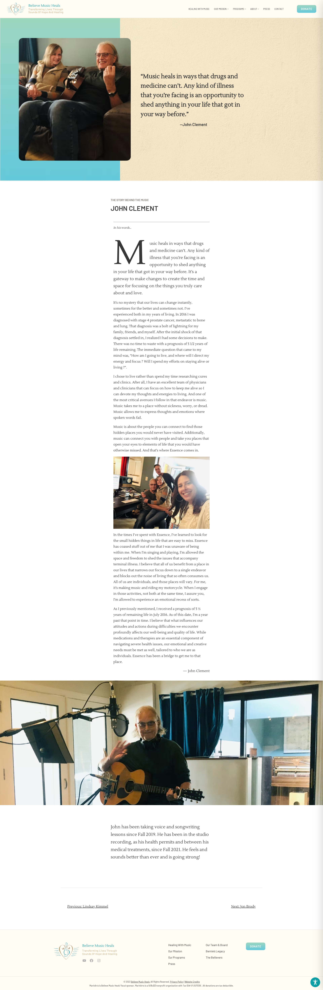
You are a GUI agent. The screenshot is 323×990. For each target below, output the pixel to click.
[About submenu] (258, 9)
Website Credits (192, 981)
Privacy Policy (176, 981)
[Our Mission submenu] (228, 9)
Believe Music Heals (44, 6)
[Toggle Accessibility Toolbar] (315, 982)
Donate (306, 8)
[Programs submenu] (245, 9)
